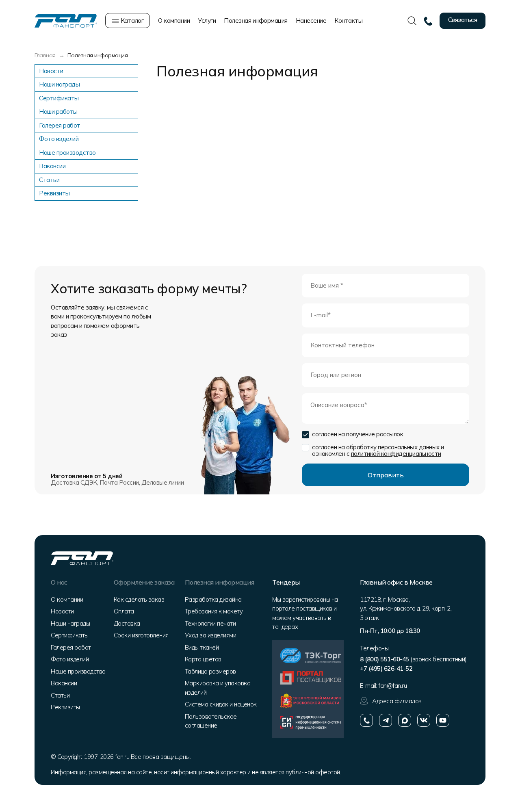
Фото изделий (58, 139)
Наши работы (58, 111)
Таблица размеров (210, 671)
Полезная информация (256, 20)
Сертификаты (59, 98)
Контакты (348, 20)
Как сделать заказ (139, 599)
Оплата (124, 611)
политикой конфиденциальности (396, 453)
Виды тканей (202, 647)
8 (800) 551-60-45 (384, 659)
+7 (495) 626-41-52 (386, 668)
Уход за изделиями (210, 635)
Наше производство (67, 152)
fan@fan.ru (392, 685)
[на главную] (66, 20)
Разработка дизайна (213, 599)
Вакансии (52, 166)
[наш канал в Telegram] (385, 720)
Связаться (462, 20)
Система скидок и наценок (221, 704)
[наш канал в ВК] (423, 720)
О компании (174, 20)
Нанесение (311, 20)
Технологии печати (210, 623)
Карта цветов (203, 659)
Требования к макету (214, 611)
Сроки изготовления (141, 635)
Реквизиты (54, 193)
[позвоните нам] (366, 720)
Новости (51, 71)
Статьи (49, 180)
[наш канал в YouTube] (442, 720)
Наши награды (59, 84)
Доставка (127, 623)
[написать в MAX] (404, 720)
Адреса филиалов (397, 701)
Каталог (131, 20)
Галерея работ (59, 125)
